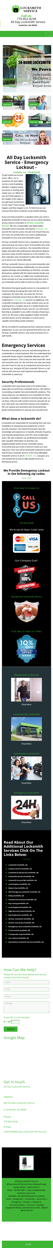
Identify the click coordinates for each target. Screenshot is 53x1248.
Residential (17, 1199)
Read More (26, 704)
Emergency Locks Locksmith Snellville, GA (25, 926)
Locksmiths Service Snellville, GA (21, 876)
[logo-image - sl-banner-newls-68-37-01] (26, 69)
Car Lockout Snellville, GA (18, 938)
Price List (31, 1205)
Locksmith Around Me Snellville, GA (22, 880)
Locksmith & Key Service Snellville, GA (23, 872)
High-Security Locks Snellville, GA (21, 911)
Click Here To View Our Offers (26, 631)
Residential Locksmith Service (26, 596)
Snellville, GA (19, 172)
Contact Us (36, 1202)
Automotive (41, 1199)
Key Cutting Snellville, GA (18, 903)
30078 (29, 478)
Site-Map (40, 1205)
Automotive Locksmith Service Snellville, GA (26, 942)
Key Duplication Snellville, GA (20, 915)
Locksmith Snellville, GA (17, 865)
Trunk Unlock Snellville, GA (19, 930)
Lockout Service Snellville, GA (20, 869)
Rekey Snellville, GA (16, 896)
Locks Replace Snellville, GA (19, 884)
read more (7, 104)
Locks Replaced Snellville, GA (19, 907)
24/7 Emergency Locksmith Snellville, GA (24, 892)
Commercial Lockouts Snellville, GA (22, 899)
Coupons (26, 1202)
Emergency (16, 1202)
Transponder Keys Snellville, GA (21, 934)
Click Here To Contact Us (26, 488)
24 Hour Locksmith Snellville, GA (21, 919)
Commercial (29, 1199)
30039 (24, 478)
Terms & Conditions (17, 1205)
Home (8, 1199)
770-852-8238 (26, 19)
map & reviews (33, 1187)
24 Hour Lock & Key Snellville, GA (21, 923)
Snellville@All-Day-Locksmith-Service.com (25, 1131)
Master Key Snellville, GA (18, 888)
